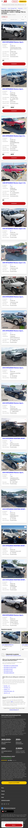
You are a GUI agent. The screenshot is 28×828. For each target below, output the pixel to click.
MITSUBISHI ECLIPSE (8, 671)
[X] (6, 804)
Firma (2, 787)
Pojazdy (3, 791)
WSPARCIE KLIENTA (5, 800)
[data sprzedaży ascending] (22, 17)
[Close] (21, 822)
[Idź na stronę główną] (5, 1)
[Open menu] (2, 1)
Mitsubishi (20, 8)
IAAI (24, 823)
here (12, 701)
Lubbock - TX (7, 689)
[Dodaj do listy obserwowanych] (25, 23)
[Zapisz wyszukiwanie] (25, 17)
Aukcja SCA (3, 8)
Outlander (5, 19)
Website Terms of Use (19, 821)
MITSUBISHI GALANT (8, 669)
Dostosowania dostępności (9, 808)
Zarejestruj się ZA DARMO (14, 782)
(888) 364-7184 (12, 814)
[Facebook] (4, 804)
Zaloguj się (15, 1)
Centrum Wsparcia (13, 709)
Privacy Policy (14, 821)
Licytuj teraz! (14, 63)
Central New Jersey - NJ (9, 691)
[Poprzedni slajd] (3, 31)
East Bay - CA (7, 685)
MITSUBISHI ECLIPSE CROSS (10, 667)
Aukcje (2, 794)
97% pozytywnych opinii (6, 758)
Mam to (13, 825)
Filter (5, 16)
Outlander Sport (14, 19)
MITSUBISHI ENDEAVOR (9, 672)
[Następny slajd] (24, 31)
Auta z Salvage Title (12, 8)
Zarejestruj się (23, 1)
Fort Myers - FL (7, 687)
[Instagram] (2, 804)
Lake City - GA (7, 692)
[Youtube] (8, 804)
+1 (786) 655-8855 (5, 814)
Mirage (23, 19)
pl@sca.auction (19, 814)
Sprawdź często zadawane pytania (13, 655)
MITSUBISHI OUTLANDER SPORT (11, 665)
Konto (2, 797)
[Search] (25, 5)
